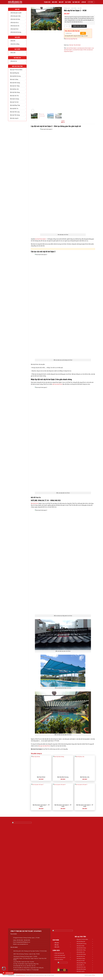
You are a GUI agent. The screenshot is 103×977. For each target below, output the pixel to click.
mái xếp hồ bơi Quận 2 (40, 239)
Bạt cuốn (68, 2)
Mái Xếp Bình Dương (62, 777)
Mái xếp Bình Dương (15, 76)
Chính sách (57, 957)
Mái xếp (61, 2)
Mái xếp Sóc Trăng (14, 85)
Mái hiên (54, 2)
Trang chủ (47, 2)
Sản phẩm (73, 8)
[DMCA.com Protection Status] (63, 970)
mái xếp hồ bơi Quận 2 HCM (79, 49)
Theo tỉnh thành (77, 45)
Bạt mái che (76, 2)
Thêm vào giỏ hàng (79, 26)
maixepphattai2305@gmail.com (23, 942)
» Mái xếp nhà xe (14, 22)
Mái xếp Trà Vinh (14, 102)
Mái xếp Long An (14, 118)
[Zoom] (32, 110)
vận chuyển (62, 957)
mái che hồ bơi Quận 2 (71, 48)
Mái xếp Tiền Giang (15, 115)
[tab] (63, 122)
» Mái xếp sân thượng (15, 32)
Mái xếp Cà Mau (14, 79)
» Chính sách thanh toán (59, 955)
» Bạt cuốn (12, 52)
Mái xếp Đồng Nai (14, 73)
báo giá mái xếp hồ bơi (44, 745)
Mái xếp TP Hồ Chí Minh (16, 69)
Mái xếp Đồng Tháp (15, 105)
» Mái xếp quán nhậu (15, 16)
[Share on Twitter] (66, 54)
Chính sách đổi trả (59, 959)
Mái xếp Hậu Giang (15, 92)
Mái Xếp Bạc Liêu (84, 777)
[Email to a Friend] (68, 54)
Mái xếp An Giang (14, 98)
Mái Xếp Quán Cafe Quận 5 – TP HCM (84, 805)
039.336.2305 (20, 940)
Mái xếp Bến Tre (14, 108)
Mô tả (63, 122)
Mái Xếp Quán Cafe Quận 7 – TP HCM (41, 805)
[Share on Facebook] (65, 54)
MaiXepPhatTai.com (20, 975)
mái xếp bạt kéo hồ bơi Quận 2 (84, 48)
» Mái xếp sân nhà (14, 25)
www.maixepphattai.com (22, 944)
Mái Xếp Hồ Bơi (41, 777)
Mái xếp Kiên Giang (15, 82)
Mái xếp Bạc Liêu (14, 89)
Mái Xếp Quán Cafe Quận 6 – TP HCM (63, 805)
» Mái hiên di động (14, 44)
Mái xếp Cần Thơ (14, 95)
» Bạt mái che (13, 61)
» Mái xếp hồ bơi (14, 29)
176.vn (93, 975)
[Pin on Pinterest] (70, 54)
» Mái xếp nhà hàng (15, 19)
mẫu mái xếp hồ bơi (57, 384)
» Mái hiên (12, 40)
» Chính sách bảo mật (59, 953)
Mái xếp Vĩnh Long (14, 111)
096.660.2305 (27, 940)
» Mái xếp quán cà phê (15, 12)
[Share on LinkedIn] (72, 54)
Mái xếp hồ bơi (34, 503)
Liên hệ (83, 2)
